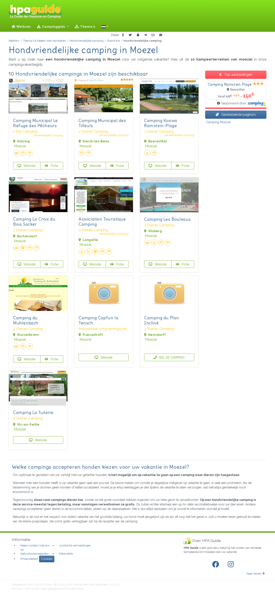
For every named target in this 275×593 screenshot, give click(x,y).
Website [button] (29, 165)
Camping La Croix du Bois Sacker (34, 221)
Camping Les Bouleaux (167, 219)
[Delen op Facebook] (123, 35)
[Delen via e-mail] (153, 35)
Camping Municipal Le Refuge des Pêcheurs (35, 123)
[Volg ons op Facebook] (216, 564)
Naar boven (254, 573)
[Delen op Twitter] (130, 35)
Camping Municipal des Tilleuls (102, 123)
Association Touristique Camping (102, 221)
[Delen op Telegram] (145, 35)
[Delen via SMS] (160, 35)
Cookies (46, 559)
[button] (104, 26)
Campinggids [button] (53, 27)
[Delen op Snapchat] (137, 35)
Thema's (87, 27)
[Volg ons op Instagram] (231, 564)
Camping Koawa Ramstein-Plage (160, 123)
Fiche (54, 165)
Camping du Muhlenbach (25, 320)
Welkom (23, 27)
